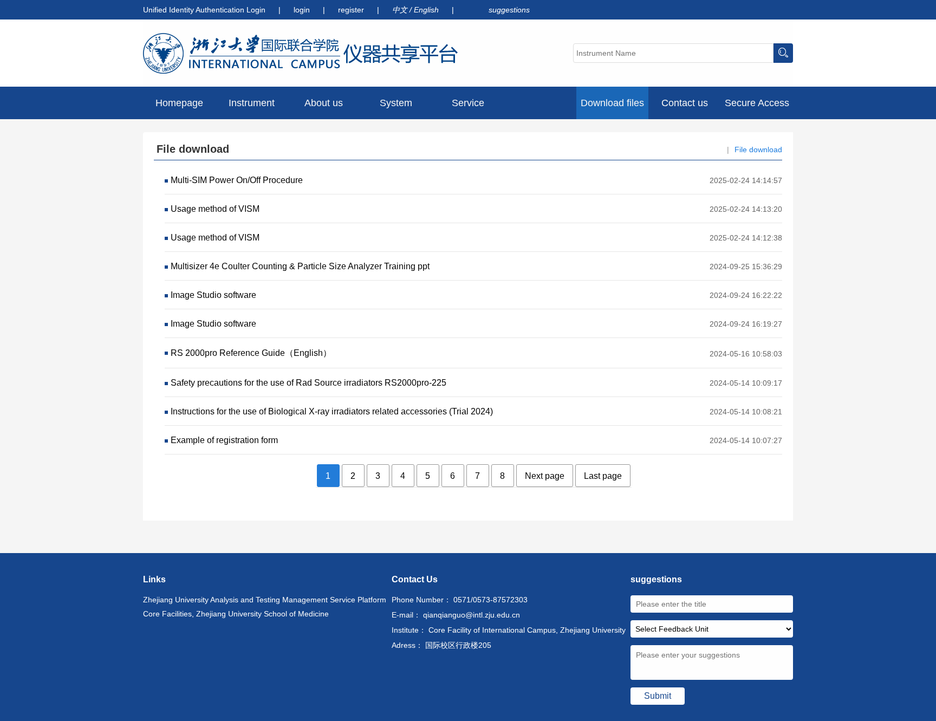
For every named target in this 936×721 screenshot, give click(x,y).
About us (323, 103)
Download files (612, 103)
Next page (544, 475)
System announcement (395, 108)
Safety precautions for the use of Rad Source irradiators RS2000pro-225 (308, 382)
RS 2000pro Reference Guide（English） (251, 353)
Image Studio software (213, 295)
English (427, 9)
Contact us (684, 103)
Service (468, 103)
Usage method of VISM (215, 208)
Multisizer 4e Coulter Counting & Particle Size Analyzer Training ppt (300, 266)
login (303, 9)
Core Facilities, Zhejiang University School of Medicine (236, 613)
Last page (603, 475)
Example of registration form (224, 440)
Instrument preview (252, 108)
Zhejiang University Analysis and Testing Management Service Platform (264, 599)
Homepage (179, 103)
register (352, 9)
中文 (401, 9)
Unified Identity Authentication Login (204, 9)
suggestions (509, 9)
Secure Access (757, 103)
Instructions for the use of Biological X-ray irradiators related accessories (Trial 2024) (332, 411)
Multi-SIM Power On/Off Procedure (237, 180)
